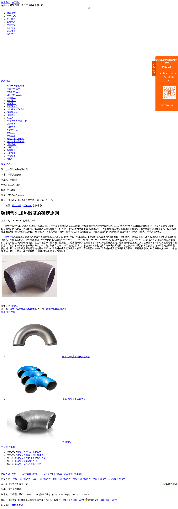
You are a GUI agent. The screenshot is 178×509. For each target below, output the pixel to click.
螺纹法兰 (11, 103)
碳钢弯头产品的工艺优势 (29, 452)
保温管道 (11, 156)
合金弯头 (11, 127)
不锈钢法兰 (12, 112)
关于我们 (16, 2)
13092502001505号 (108, 500)
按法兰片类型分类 (15, 86)
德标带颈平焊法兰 (82, 479)
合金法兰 (11, 118)
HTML (15, 505)
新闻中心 (11, 22)
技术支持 (11, 25)
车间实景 (11, 28)
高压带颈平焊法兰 (62, 479)
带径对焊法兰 (13, 92)
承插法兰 (11, 97)
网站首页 (11, 13)
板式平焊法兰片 (14, 95)
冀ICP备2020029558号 (73, 500)
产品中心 (11, 16)
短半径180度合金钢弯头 (74, 399)
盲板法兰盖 (12, 106)
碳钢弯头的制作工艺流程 (29, 464)
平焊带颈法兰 (99, 479)
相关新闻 (10, 447)
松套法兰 (11, 100)
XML (21, 505)
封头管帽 (11, 144)
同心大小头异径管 (15, 138)
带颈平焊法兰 (13, 89)
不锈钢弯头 (12, 130)
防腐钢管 (11, 150)
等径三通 (11, 133)
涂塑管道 (11, 153)
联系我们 (5, 2)
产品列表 (5, 81)
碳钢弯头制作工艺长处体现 (23, 309)
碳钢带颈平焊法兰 (42, 479)
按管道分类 (12, 147)
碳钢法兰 (11, 115)
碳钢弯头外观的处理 (56, 309)
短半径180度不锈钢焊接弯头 (76, 356)
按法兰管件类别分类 (17, 121)
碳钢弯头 (11, 124)
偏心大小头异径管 (15, 141)
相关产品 (10, 312)
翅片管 (10, 159)
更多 (3, 312)
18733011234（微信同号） (170, 77)
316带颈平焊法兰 (116, 479)
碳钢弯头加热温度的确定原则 (31, 458)
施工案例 (11, 31)
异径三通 (11, 135)
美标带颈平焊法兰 (22, 479)
